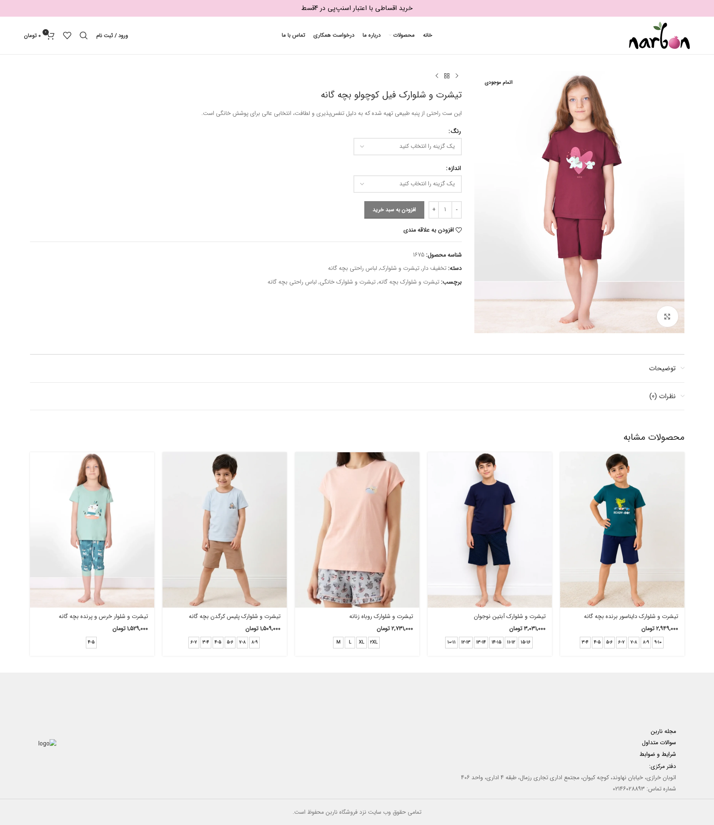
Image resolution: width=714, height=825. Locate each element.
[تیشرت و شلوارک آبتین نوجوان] (490, 530)
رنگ (456, 131)
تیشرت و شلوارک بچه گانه (408, 282)
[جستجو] (83, 35)
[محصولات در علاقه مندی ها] (67, 35)
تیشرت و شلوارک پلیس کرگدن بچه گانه (235, 616)
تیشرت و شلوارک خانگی (348, 282)
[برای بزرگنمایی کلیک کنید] (667, 316)
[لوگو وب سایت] (659, 35)
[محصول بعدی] (437, 76)
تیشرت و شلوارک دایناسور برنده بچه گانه (631, 616)
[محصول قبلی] (457, 76)
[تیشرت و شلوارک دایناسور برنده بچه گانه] (622, 530)
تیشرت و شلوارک (399, 268)
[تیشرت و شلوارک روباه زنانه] (357, 530)
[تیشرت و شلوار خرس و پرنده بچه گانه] (92, 530)
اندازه (454, 168)
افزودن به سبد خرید (394, 209)
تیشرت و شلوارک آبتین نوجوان (510, 616)
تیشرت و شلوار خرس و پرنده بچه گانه (103, 616)
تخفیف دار (434, 268)
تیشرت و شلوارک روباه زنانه (381, 616)
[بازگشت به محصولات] (447, 76)
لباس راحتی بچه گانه (352, 268)
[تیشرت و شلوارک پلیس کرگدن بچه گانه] (225, 530)
